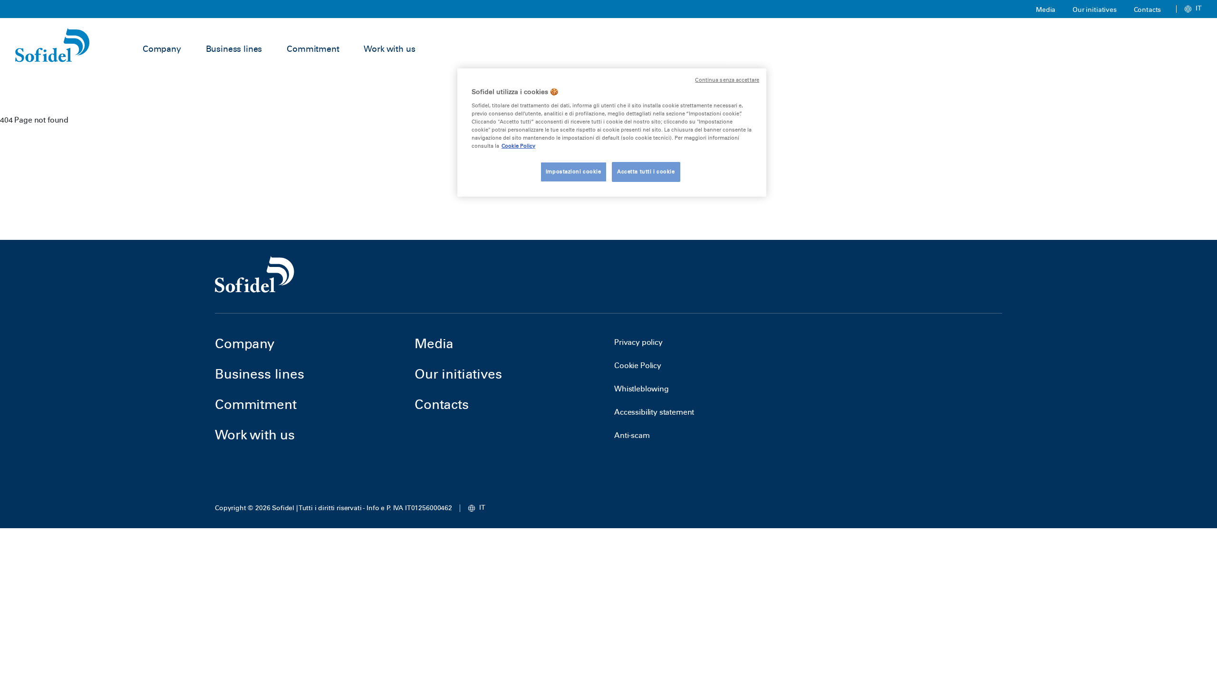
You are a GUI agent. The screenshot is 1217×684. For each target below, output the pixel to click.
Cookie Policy (637, 365)
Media (1045, 10)
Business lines (234, 49)
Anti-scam (632, 435)
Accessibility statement (654, 412)
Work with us (389, 49)
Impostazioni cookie (573, 171)
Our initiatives (1094, 10)
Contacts (1147, 10)
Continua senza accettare (727, 80)
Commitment (313, 49)
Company (162, 49)
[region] (611, 132)
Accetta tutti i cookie (646, 171)
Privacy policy (638, 342)
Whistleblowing (641, 388)
